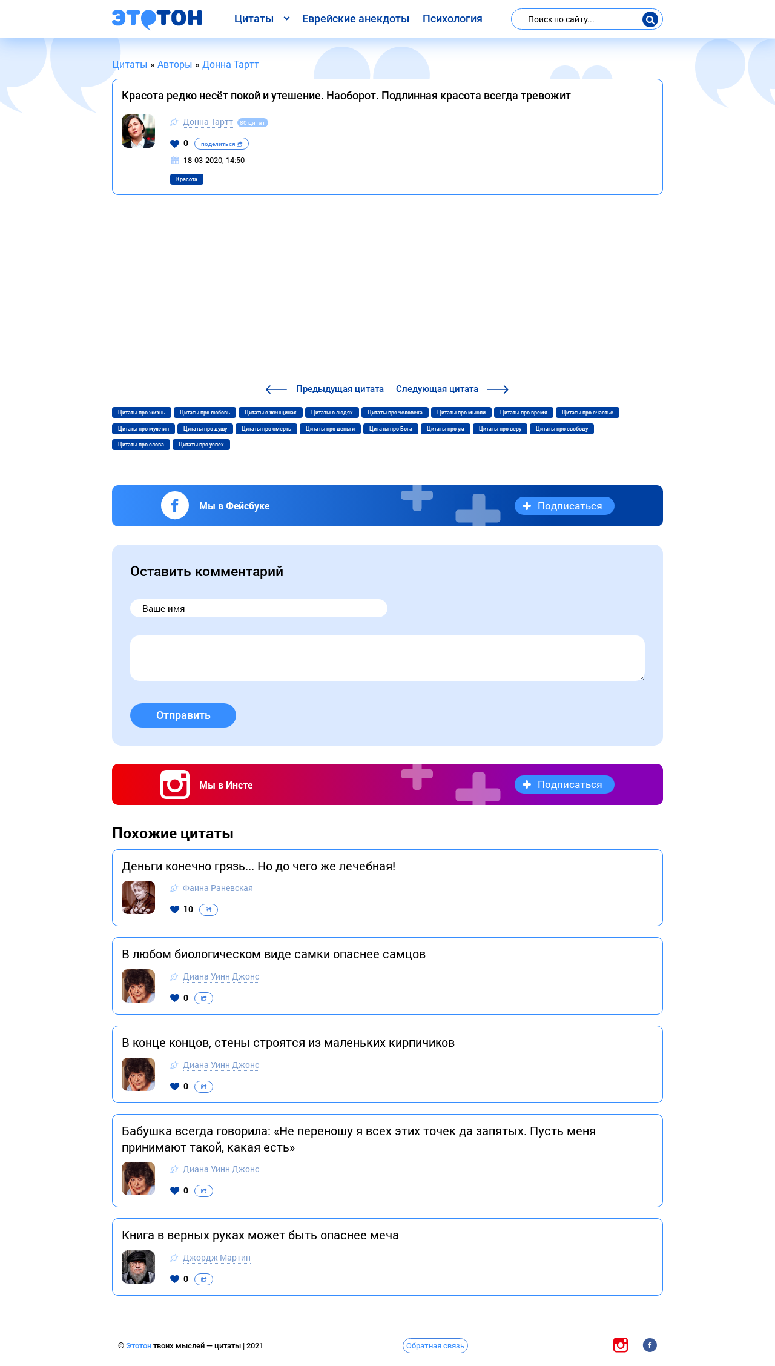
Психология (453, 18)
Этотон (139, 1345)
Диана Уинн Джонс (221, 976)
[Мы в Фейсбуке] (649, 1345)
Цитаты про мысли (461, 412)
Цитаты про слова (141, 445)
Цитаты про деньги (330, 429)
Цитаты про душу (205, 429)
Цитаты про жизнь (141, 412)
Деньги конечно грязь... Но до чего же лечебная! (258, 866)
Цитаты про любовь (205, 412)
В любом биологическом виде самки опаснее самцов (274, 953)
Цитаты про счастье (587, 412)
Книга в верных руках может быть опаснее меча (260, 1234)
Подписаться (570, 505)
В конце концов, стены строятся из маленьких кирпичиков (288, 1042)
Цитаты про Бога (390, 429)
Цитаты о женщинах (271, 412)
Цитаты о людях (332, 412)
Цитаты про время (523, 412)
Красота (186, 179)
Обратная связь (435, 1345)
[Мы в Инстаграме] (620, 1345)
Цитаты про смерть (266, 429)
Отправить (183, 715)
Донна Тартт (208, 121)
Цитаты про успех (201, 445)
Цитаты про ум (445, 429)
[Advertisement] (387, 291)
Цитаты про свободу (562, 429)
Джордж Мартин (217, 1257)
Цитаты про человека (395, 412)
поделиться (219, 144)
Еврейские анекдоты (355, 18)
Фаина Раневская (218, 888)
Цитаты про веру (500, 429)
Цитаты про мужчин (143, 429)
